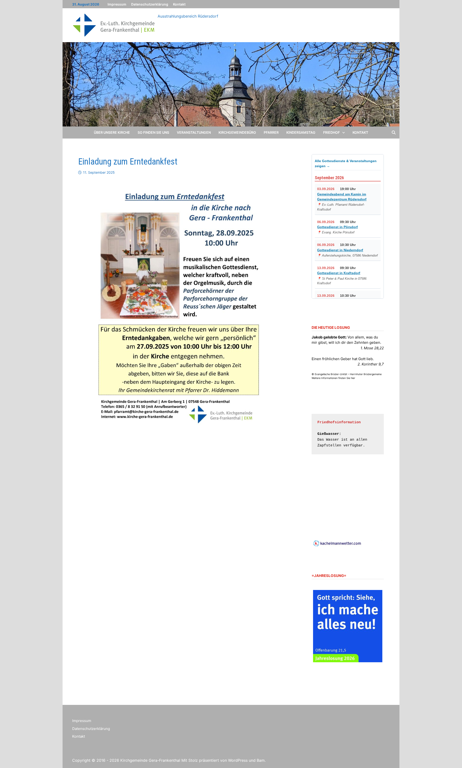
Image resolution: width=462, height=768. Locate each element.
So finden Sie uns (153, 132)
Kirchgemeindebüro (237, 132)
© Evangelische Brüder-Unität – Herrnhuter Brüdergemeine (347, 374)
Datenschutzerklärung (149, 4)
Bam (261, 760)
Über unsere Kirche (112, 132)
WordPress (238, 760)
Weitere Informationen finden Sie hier (333, 378)
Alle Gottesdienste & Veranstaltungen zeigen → (346, 163)
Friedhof (331, 132)
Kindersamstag (300, 132)
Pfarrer (271, 132)
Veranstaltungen (194, 132)
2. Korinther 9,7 (371, 364)
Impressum (117, 4)
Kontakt (179, 4)
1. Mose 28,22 (372, 348)
